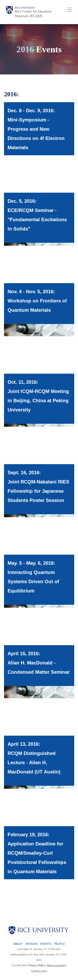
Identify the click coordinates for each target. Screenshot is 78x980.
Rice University (25, 8)
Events (45, 943)
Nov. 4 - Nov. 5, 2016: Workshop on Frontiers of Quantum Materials (37, 301)
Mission (31, 943)
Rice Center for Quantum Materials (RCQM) (33, 13)
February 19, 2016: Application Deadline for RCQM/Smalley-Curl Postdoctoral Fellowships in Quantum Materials (37, 853)
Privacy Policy (37, 965)
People (59, 943)
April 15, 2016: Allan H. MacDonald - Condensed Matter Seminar (39, 663)
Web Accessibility (56, 965)
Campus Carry (39, 971)
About (18, 943)
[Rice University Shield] (9, 12)
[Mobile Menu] (69, 9)
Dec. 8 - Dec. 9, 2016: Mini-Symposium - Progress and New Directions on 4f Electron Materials (36, 129)
